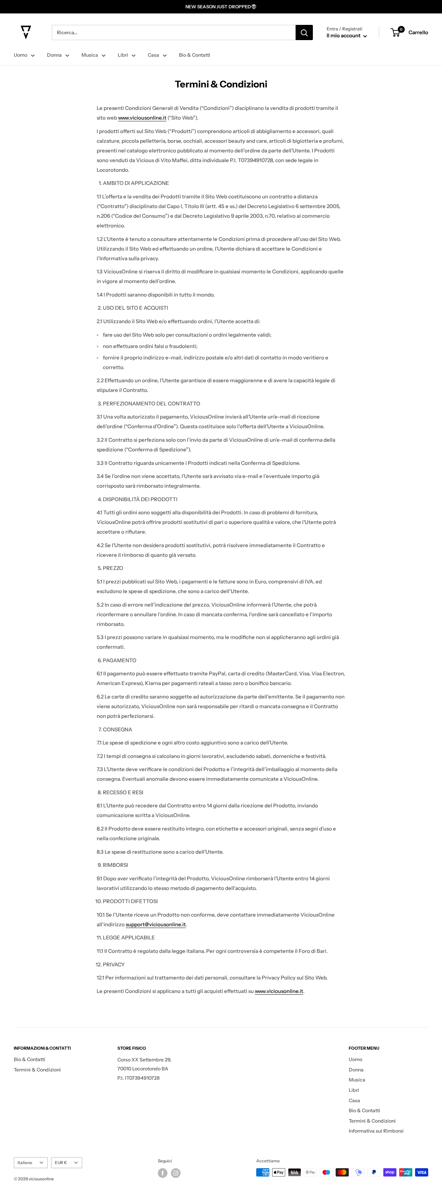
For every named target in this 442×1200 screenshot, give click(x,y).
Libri (123, 55)
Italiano (25, 1162)
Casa (153, 55)
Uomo (20, 55)
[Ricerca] (304, 32)
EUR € (61, 1162)
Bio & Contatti (194, 55)
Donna (54, 55)
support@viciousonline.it (156, 924)
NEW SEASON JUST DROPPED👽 (221, 6)
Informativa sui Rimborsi (376, 1131)
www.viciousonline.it (142, 117)
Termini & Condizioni (37, 1070)
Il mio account (344, 35)
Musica (89, 55)
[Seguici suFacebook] (162, 1173)
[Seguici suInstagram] (176, 1173)
